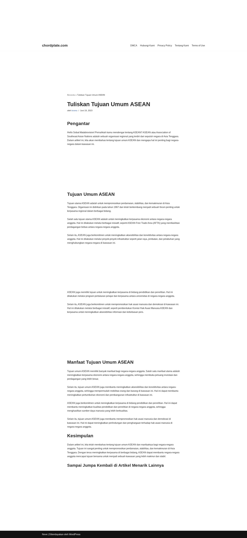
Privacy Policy (165, 45)
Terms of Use (198, 45)
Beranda (71, 95)
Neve (44, 534)
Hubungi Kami (147, 45)
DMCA (133, 45)
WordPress (74, 534)
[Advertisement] (86, 20)
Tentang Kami (182, 45)
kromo (74, 110)
